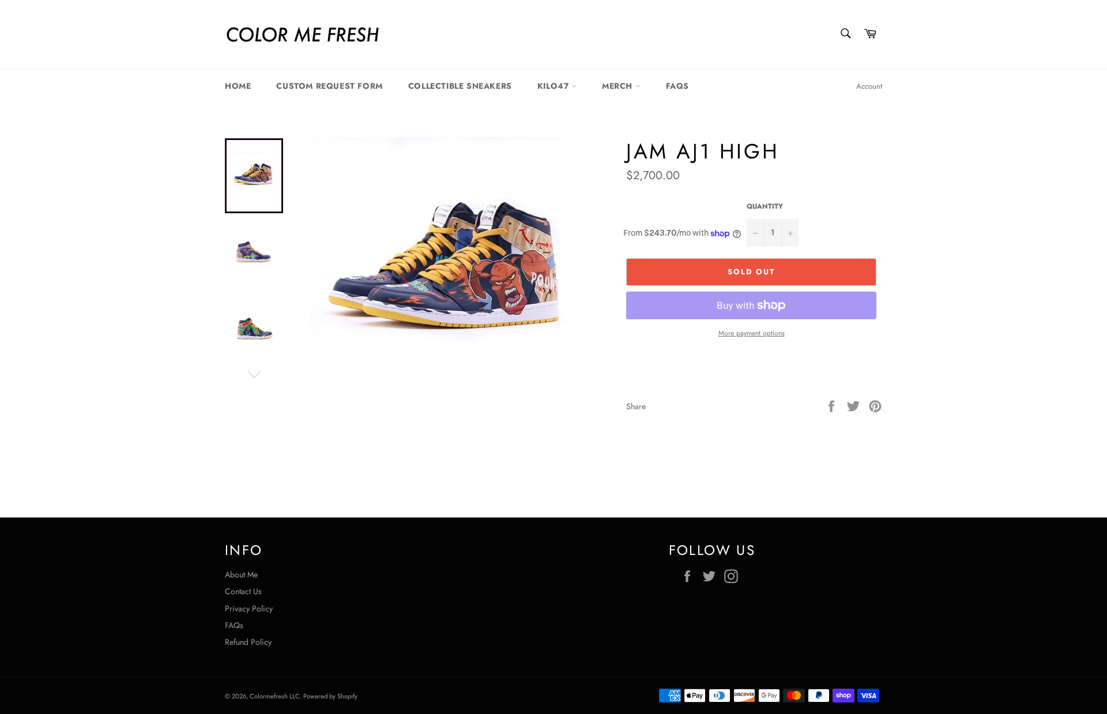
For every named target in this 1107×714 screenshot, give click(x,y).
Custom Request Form (329, 86)
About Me (241, 574)
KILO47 (554, 86)
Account (869, 86)
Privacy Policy (249, 608)
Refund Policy (248, 642)
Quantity (765, 206)
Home (238, 86)
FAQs (677, 86)
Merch (618, 86)
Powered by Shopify (330, 696)
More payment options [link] (751, 333)
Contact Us (243, 591)
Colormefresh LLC (275, 696)
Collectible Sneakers (460, 86)
